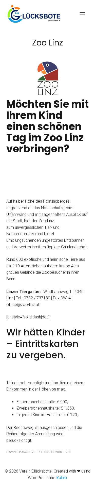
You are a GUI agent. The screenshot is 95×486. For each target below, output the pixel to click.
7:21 (68, 452)
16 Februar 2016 (49, 452)
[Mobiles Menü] (82, 14)
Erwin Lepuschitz (20, 452)
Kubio (61, 478)
